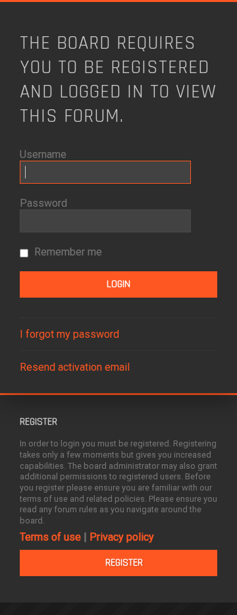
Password (43, 203)
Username (43, 154)
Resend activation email (75, 367)
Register (124, 563)
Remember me (67, 252)
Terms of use (50, 537)
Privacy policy (122, 537)
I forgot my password (69, 334)
